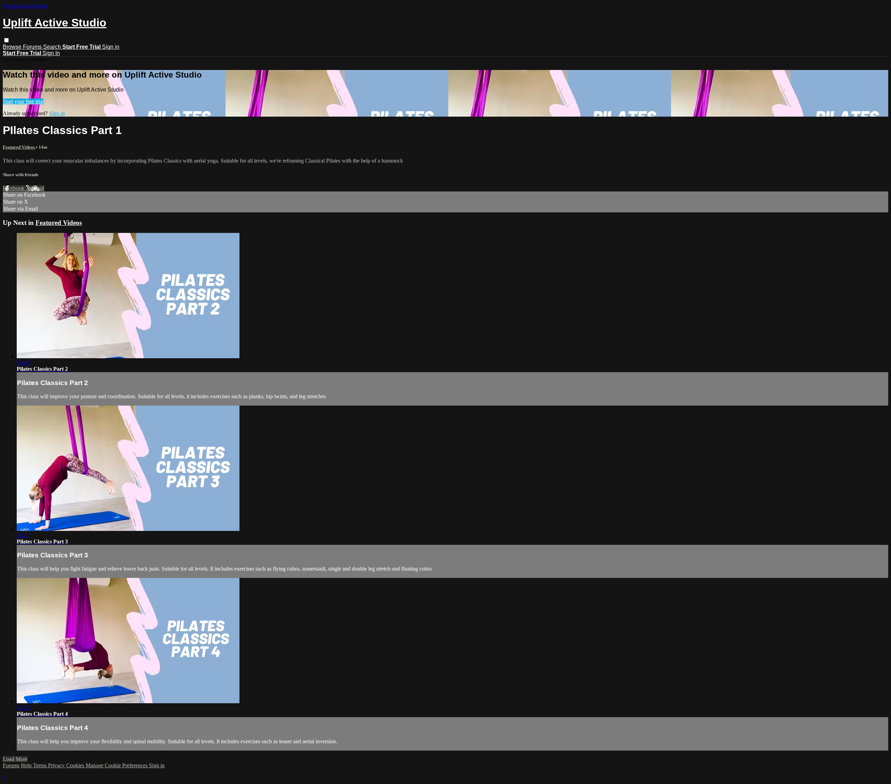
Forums (33, 47)
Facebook (14, 188)
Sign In (51, 53)
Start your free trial (23, 101)
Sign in (110, 47)
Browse (13, 47)
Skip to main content (25, 6)
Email (37, 188)
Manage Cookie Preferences (117, 765)
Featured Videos (19, 147)
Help (27, 765)
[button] (6, 40)
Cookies (76, 765)
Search (52, 47)
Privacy (57, 765)
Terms (40, 765)
